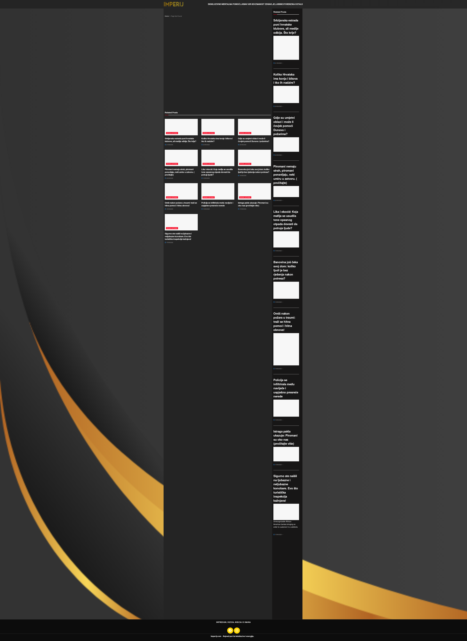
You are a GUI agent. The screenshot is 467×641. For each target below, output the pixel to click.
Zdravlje (270, 4)
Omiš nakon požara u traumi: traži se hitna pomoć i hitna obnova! (181, 204)
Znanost (260, 4)
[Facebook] (230, 630)
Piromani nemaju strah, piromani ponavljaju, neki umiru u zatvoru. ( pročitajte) (179, 172)
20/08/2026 (206, 145)
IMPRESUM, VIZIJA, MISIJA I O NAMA (233, 622)
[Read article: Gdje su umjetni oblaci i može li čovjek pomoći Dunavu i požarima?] (254, 127)
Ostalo (299, 4)
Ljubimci (279, 4)
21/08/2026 (169, 145)
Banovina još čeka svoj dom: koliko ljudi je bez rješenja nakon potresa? (253, 170)
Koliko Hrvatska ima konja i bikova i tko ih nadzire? (217, 139)
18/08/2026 (206, 178)
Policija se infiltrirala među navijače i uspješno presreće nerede (217, 204)
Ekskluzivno (214, 4)
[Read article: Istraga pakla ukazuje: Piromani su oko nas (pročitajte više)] (254, 191)
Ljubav (243, 4)
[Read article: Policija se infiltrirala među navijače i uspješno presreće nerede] (217, 191)
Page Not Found (176, 16)
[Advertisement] (218, 54)
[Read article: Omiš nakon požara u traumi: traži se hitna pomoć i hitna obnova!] (181, 191)
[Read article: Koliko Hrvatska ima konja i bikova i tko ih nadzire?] (217, 127)
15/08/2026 (242, 209)
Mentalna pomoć (231, 4)
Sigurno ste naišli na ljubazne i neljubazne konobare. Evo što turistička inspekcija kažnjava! (178, 236)
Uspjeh (251, 4)
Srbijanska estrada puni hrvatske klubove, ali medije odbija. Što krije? (180, 139)
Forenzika (289, 4)
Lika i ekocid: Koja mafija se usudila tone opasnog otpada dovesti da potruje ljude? (217, 172)
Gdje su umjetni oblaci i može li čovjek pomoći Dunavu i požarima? (253, 139)
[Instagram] (237, 630)
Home (167, 16)
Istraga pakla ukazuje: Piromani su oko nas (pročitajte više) (253, 204)
